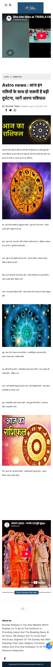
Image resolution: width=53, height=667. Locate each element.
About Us (6, 620)
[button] (5, 5)
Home (6, 77)
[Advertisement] (26, 500)
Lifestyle (17, 77)
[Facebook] (5, 658)
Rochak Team (13, 106)
